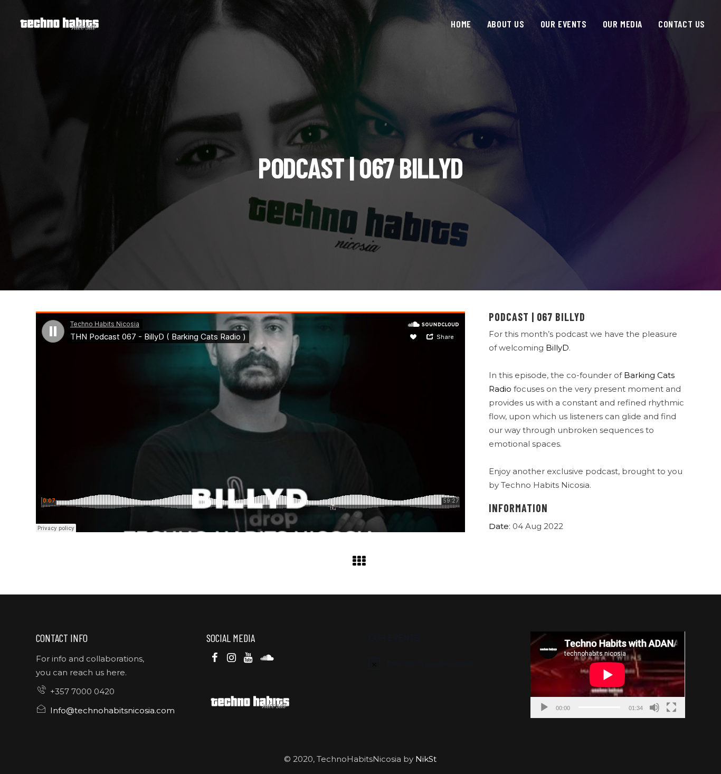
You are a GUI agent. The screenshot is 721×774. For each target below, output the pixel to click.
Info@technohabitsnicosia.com (112, 710)
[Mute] (654, 707)
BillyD (557, 348)
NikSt (426, 759)
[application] (607, 674)
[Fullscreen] (671, 707)
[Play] (544, 707)
